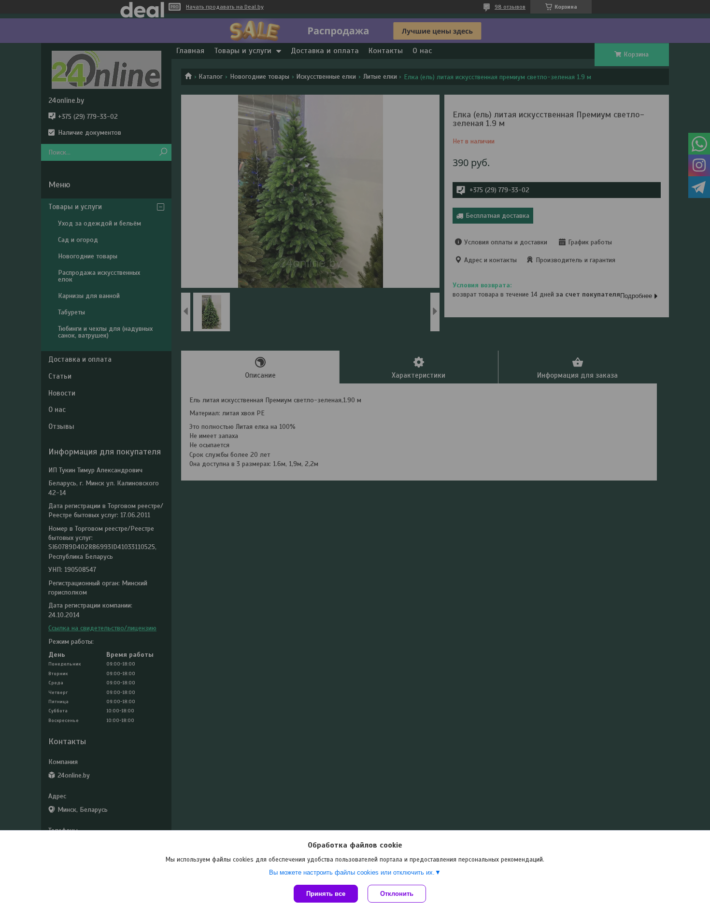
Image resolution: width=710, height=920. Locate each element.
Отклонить (396, 893)
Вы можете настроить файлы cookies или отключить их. (352, 872)
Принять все (325, 893)
